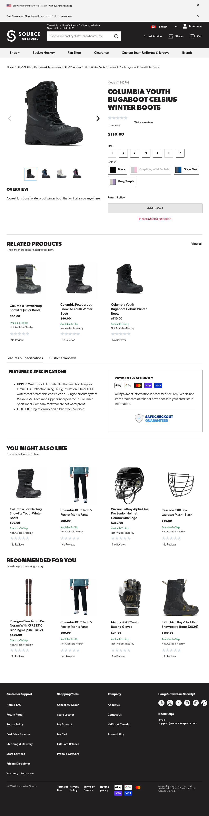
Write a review (143, 122)
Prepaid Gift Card (68, 753)
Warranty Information (20, 773)
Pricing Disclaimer (18, 763)
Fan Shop (74, 53)
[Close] (198, 5)
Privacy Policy (74, 788)
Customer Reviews (62, 358)
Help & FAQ (14, 704)
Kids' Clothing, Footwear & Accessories (39, 67)
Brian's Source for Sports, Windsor (81, 25)
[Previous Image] (10, 118)
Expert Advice (153, 36)
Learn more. (66, 16)
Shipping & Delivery (20, 744)
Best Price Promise (18, 734)
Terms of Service (89, 788)
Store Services (16, 753)
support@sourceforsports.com (177, 723)
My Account (64, 724)
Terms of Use (62, 788)
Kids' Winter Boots (95, 67)
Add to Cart (155, 208)
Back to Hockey (44, 53)
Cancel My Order (68, 704)
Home (10, 67)
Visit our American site (60, 5)
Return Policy (116, 197)
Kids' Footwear (72, 67)
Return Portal (15, 714)
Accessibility (116, 734)
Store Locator (65, 714)
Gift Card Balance (68, 744)
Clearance (101, 53)
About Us (114, 704)
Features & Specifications (25, 358)
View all (196, 244)
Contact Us (115, 714)
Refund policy (104, 788)
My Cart (62, 734)
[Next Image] (98, 118)
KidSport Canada (118, 724)
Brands (187, 53)
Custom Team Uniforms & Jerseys (145, 53)
